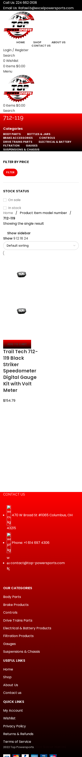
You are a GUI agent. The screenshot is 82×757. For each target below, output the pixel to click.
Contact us (12, 693)
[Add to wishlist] (31, 334)
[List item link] (41, 540)
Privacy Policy (14, 726)
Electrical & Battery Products (27, 628)
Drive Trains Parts (17, 620)
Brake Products (16, 605)
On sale (14, 200)
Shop (7, 677)
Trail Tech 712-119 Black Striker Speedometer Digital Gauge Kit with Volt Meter (20, 371)
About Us (10, 685)
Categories (13, 128)
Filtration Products (18, 636)
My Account (13, 710)
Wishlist (9, 718)
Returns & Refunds (18, 734)
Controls (10, 612)
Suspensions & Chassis (21, 651)
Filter (10, 172)
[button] (17, 344)
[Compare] (8, 334)
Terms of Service (17, 741)
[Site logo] (19, 25)
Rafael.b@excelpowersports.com (46, 8)
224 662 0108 (26, 2)
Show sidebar (19, 233)
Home (8, 212)
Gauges (9, 644)
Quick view (20, 334)
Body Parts (12, 597)
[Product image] (21, 310)
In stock (14, 208)
